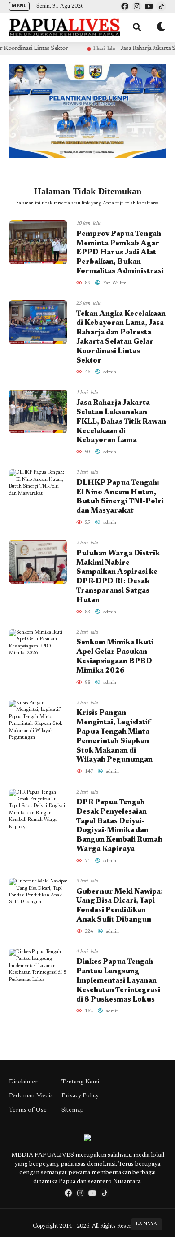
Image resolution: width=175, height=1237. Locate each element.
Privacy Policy (80, 1096)
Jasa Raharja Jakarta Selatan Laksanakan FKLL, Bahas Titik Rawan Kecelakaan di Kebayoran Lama (121, 421)
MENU (19, 6)
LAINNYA (146, 1224)
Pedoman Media (31, 1096)
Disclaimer (23, 1082)
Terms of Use (28, 1110)
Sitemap (72, 1110)
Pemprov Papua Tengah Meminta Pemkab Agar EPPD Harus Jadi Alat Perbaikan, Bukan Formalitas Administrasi (120, 253)
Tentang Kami (80, 1082)
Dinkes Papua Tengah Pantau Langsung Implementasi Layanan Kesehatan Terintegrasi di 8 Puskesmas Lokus (118, 980)
